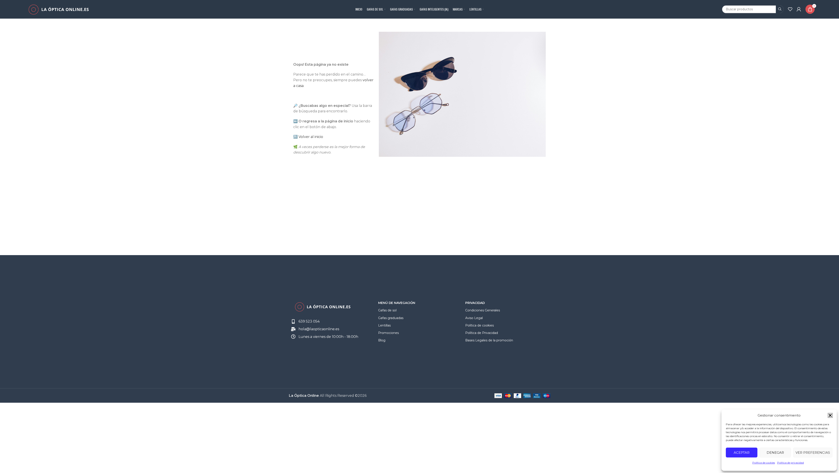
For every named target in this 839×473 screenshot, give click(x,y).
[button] (830, 415)
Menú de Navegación (396, 303)
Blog (381, 340)
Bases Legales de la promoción (489, 340)
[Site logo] (58, 9)
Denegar (775, 452)
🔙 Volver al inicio (308, 137)
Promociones (388, 333)
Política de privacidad (790, 462)
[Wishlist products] (790, 9)
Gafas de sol (387, 310)
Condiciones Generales (482, 310)
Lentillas (384, 325)
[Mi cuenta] (798, 9)
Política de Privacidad (481, 333)
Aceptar (742, 452)
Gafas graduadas (390, 318)
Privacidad (475, 303)
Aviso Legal (474, 318)
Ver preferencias (813, 452)
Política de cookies (763, 462)
